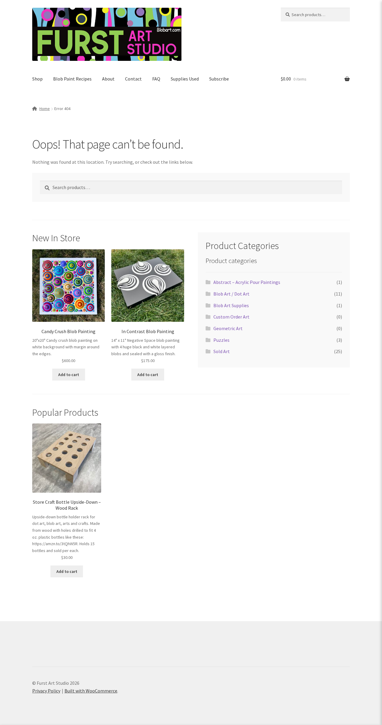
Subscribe (219, 79)
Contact (133, 79)
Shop (37, 79)
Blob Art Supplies (231, 305)
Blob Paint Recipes (72, 79)
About (108, 79)
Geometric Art (228, 328)
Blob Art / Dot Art (231, 294)
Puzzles (221, 340)
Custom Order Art (231, 317)
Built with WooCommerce (90, 691)
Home (44, 108)
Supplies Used (185, 79)
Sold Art (221, 351)
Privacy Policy (46, 691)
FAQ (156, 79)
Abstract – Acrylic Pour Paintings (246, 282)
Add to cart (68, 374)
